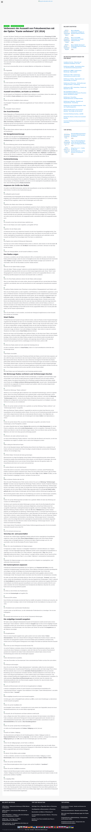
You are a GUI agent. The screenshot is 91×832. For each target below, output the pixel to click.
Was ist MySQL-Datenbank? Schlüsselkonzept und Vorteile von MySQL (78, 46)
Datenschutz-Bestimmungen (41, 829)
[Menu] (2, 2)
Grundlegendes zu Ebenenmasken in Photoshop (43, 809)
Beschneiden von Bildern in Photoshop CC (42, 811)
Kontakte (32, 829)
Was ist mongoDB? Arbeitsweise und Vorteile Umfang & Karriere (77, 39)
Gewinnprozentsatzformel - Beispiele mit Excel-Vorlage (74, 810)
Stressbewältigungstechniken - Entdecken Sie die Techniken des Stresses (78, 135)
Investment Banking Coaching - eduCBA (73, 113)
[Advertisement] (45, 13)
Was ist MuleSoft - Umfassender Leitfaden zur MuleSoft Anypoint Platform (77, 32)
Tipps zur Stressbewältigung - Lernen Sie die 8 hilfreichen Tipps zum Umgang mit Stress (78, 142)
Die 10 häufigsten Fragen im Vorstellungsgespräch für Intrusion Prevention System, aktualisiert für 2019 (75, 93)
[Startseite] (45, 1)
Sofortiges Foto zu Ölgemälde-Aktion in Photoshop (44, 806)
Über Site (27, 829)
